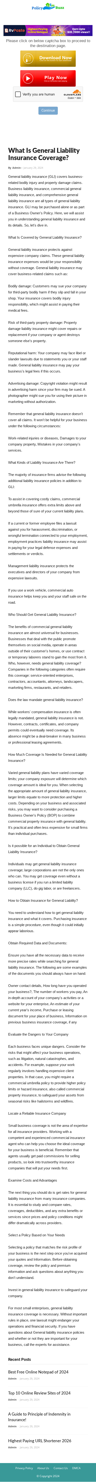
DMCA (76, 1468)
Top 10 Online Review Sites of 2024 (39, 1393)
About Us (43, 1468)
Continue (48, 110)
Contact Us (61, 1468)
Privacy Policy (24, 1468)
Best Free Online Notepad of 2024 (38, 1372)
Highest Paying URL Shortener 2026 (39, 1441)
